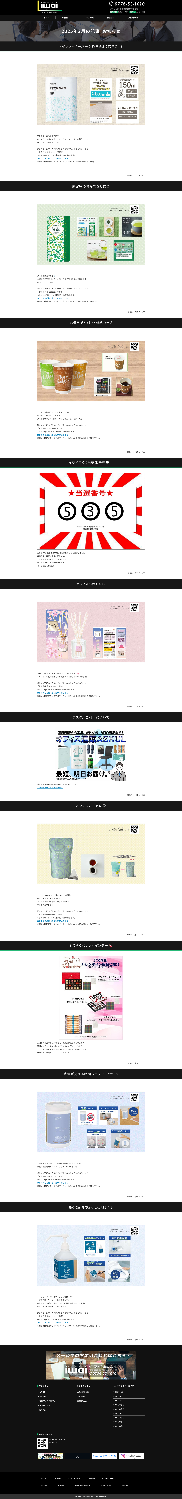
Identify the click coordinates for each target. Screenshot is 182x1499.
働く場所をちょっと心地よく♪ (91, 1207)
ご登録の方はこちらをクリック (50, 787)
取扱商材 (66, 17)
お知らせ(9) (81, 1396)
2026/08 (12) (119, 1396)
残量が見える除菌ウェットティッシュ (91, 1074)
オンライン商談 (44, 1405)
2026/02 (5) (119, 1422)
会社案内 (110, 17)
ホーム (46, 17)
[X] (77, 1456)
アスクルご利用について (91, 717)
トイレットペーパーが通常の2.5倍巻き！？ (91, 46)
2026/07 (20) (119, 1400)
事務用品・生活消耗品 (47, 1401)
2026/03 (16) (119, 1418)
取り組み (42, 1410)
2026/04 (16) (119, 1413)
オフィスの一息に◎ (91, 805)
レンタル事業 (88, 17)
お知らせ (42, 1392)
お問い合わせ (132, 17)
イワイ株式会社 (88, 1496)
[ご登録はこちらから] (50, 1456)
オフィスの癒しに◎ (91, 584)
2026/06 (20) (119, 1405)
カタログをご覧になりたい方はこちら (52, 158)
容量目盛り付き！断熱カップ (91, 322)
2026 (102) (119, 1392)
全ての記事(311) (83, 1392)
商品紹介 (42, 1396)
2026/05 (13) (119, 1409)
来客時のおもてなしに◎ (91, 186)
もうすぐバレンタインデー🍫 (91, 945)
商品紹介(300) (82, 1401)
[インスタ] (131, 1456)
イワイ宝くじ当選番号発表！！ (91, 462)
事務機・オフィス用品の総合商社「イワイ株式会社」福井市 (49, 7)
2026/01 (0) (119, 1426)
